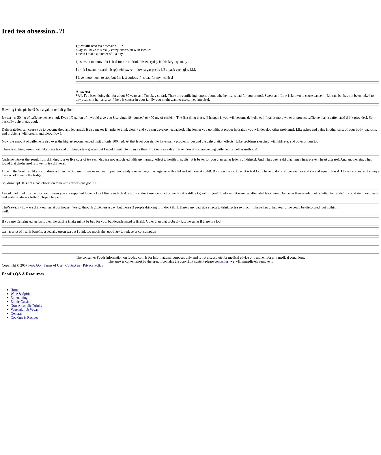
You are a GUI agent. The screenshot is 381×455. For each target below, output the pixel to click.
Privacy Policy (93, 265)
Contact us (72, 265)
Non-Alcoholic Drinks (26, 305)
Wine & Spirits (21, 294)
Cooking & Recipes (24, 317)
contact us (221, 261)
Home (15, 290)
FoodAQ (34, 265)
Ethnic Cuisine (21, 301)
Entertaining (19, 298)
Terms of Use (53, 265)
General (16, 313)
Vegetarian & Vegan (25, 309)
